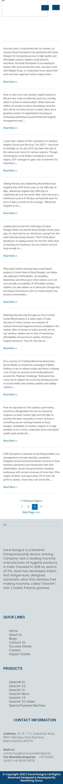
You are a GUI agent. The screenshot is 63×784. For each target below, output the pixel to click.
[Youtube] (46, 601)
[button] (56, 7)
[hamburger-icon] (45, 7)
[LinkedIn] (38, 601)
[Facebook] (16, 601)
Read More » (10, 81)
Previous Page (29, 500)
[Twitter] (31, 601)
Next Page (30, 512)
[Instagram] (24, 601)
